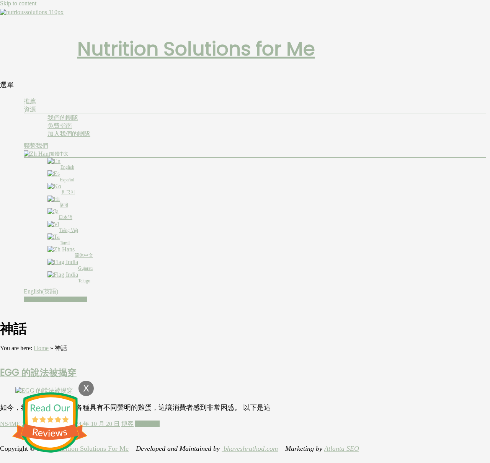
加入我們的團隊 (68, 133)
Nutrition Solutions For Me (91, 448)
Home (41, 348)
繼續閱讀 (147, 424)
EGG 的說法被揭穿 (38, 372)
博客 (127, 424)
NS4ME (10, 424)
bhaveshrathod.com (250, 448)
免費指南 (59, 125)
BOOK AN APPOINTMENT (55, 299)
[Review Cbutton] (49, 422)
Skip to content (18, 3)
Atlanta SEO (341, 448)
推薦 (30, 101)
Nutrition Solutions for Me (196, 48)
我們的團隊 (62, 117)
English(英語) (41, 291)
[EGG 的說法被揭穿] (44, 390)
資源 (30, 109)
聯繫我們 (36, 145)
